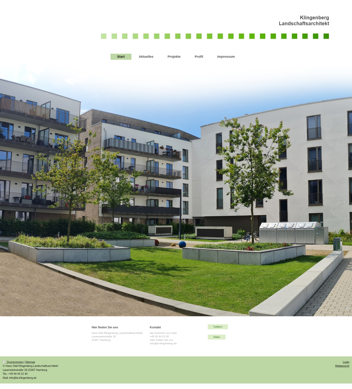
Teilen (216, 336)
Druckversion (15, 362)
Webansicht (342, 365)
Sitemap (30, 362)
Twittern (217, 326)
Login (346, 362)
